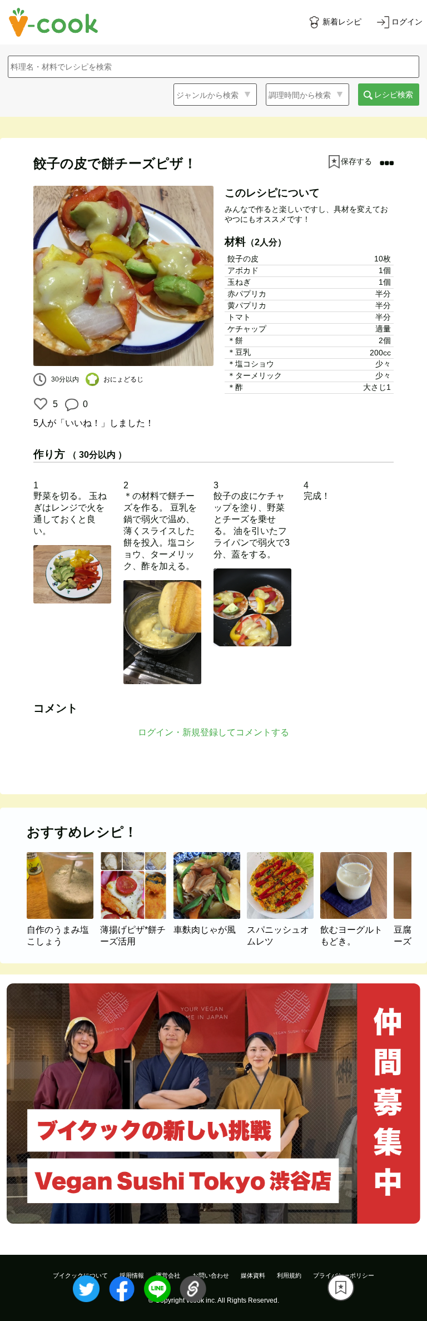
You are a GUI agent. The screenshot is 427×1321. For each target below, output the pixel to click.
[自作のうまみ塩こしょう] (63, 916)
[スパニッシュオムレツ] (283, 916)
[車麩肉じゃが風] (210, 916)
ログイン (407, 21)
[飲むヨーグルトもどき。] (357, 916)
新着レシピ (341, 21)
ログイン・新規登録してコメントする (213, 732)
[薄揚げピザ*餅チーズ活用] (136, 916)
